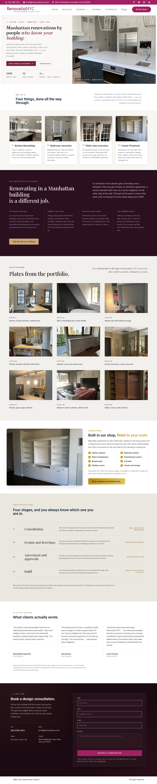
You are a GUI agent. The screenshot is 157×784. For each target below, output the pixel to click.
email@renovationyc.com (49, 730)
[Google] (149, 2)
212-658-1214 (18, 730)
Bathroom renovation (60, 145)
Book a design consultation (20, 63)
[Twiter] (139, 2)
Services (80, 9)
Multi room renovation (97, 145)
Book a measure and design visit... (106, 481)
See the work (45, 63)
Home (55, 9)
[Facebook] (134, 2)
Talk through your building (24, 242)
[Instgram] (144, 2)
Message (80, 731)
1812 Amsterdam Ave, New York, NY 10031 (50, 740)
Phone (79, 720)
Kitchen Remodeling (25, 145)
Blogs (124, 9)
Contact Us (111, 9)
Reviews (96, 9)
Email (79, 709)
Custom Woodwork (130, 145)
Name (78, 698)
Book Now (141, 9)
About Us (67, 9)
